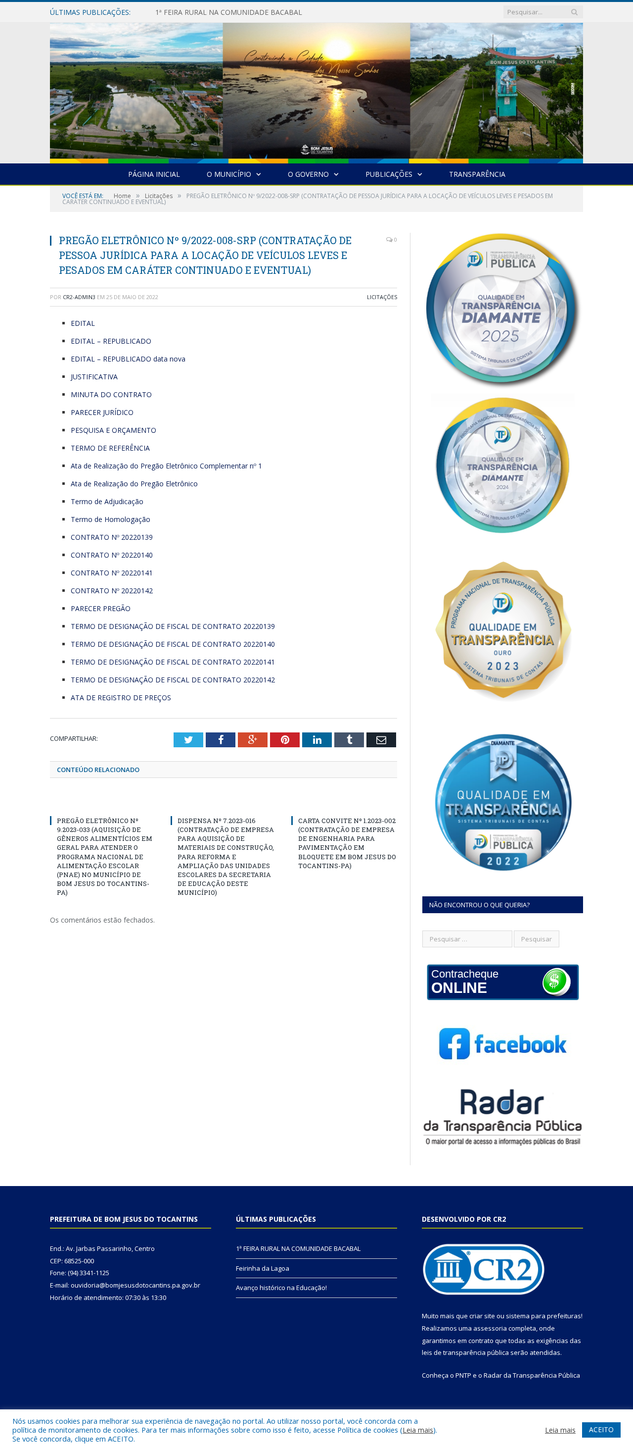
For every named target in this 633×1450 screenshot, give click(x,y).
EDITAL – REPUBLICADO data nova (128, 358)
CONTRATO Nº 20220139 (112, 537)
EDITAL (83, 323)
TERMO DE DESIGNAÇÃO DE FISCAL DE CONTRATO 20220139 (173, 626)
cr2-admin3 (79, 297)
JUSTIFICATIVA (94, 376)
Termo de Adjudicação (107, 501)
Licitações (382, 297)
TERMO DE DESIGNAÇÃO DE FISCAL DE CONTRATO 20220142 (173, 679)
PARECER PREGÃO (101, 608)
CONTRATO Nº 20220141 (112, 572)
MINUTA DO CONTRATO (111, 394)
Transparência (477, 174)
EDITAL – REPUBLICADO (111, 341)
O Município (229, 174)
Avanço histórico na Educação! (281, 1287)
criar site (482, 1315)
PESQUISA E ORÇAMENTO (113, 430)
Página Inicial (154, 174)
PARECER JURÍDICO (102, 412)
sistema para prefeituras (543, 1315)
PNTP (463, 1375)
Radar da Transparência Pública (532, 1375)
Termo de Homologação (110, 519)
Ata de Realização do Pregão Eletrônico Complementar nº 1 (166, 465)
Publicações (388, 174)
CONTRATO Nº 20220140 (112, 555)
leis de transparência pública (465, 1352)
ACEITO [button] (601, 1429)
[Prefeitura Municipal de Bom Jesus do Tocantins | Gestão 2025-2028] (316, 91)
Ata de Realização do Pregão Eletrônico (134, 483)
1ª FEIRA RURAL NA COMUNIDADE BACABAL (298, 1248)
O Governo (308, 174)
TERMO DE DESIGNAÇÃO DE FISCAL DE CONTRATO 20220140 (173, 644)
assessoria (490, 1328)
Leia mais (418, 1429)
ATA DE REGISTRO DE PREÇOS (121, 697)
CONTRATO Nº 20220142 (112, 590)
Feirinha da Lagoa (184, 12)
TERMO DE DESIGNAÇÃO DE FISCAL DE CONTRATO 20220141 (173, 662)
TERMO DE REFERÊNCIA (110, 448)
